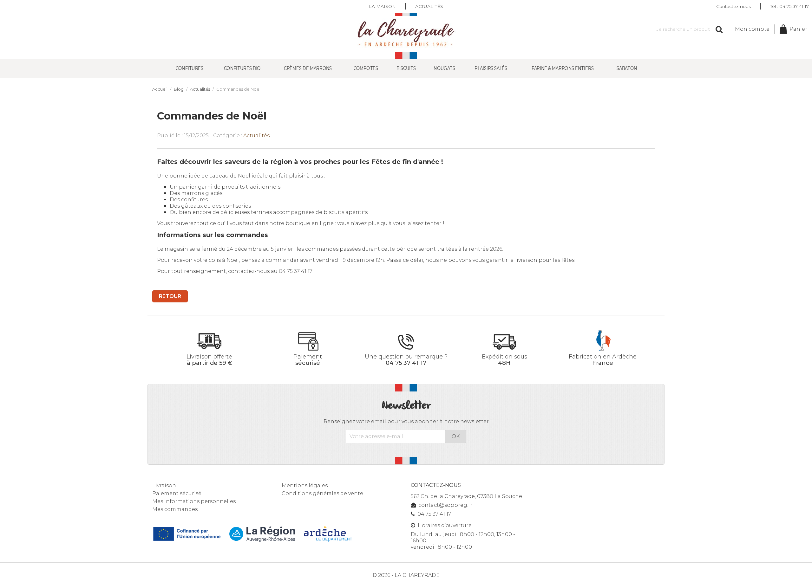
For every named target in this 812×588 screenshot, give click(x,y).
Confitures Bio (242, 68)
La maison (382, 6)
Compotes (366, 68)
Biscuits (406, 68)
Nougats (444, 68)
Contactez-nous (733, 6)
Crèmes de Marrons (308, 68)
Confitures (189, 68)
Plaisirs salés (491, 68)
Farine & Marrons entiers (562, 68)
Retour (170, 296)
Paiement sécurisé (176, 493)
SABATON (627, 68)
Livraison (164, 485)
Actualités (429, 6)
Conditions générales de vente (322, 493)
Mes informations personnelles (194, 501)
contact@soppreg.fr (445, 505)
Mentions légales (305, 485)
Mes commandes (175, 509)
